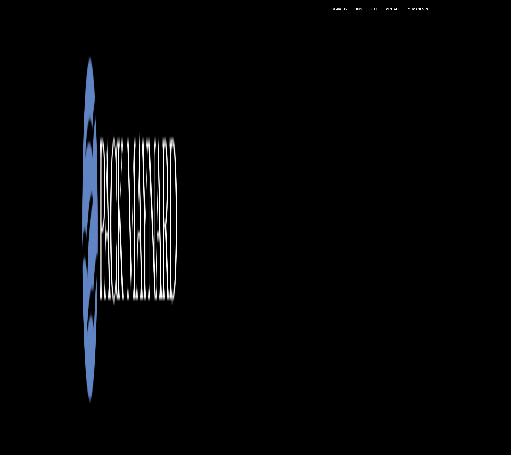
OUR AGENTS (418, 9)
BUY (359, 9)
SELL (374, 9)
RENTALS (392, 9)
